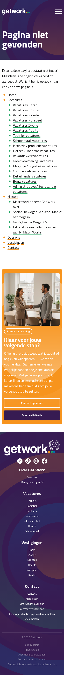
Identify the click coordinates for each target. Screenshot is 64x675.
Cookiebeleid (32, 645)
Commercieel (32, 516)
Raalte (32, 575)
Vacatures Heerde (26, 115)
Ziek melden (32, 619)
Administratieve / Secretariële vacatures (34, 189)
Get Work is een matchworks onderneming (32, 664)
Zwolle (32, 555)
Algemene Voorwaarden (32, 654)
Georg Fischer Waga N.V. (30, 222)
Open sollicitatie (32, 415)
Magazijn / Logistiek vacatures (35, 166)
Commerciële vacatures (30, 171)
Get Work (36, 637)
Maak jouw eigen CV (32, 482)
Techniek (32, 501)
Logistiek (32, 506)
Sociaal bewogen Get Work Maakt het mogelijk (37, 214)
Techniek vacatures (26, 135)
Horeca (32, 526)
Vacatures (15, 99)
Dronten (32, 560)
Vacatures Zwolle (25, 125)
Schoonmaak (32, 531)
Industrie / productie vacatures (35, 145)
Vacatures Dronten (26, 110)
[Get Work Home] (16, 11)
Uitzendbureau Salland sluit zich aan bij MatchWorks (35, 229)
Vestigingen (16, 242)
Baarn (32, 550)
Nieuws (13, 196)
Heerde (32, 565)
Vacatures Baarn (25, 105)
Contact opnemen (32, 403)
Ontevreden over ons (32, 604)
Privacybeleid (32, 650)
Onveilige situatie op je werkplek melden (32, 614)
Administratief (32, 521)
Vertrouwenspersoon (32, 609)
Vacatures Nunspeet (27, 120)
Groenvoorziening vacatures (33, 161)
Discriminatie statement (32, 659)
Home (12, 94)
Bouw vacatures (25, 181)
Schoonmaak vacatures (30, 140)
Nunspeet (32, 570)
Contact (13, 247)
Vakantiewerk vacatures (30, 155)
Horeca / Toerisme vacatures (34, 150)
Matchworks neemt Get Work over (34, 204)
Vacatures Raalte (25, 130)
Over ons (14, 237)
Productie (32, 511)
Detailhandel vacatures (29, 176)
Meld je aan (32, 599)
